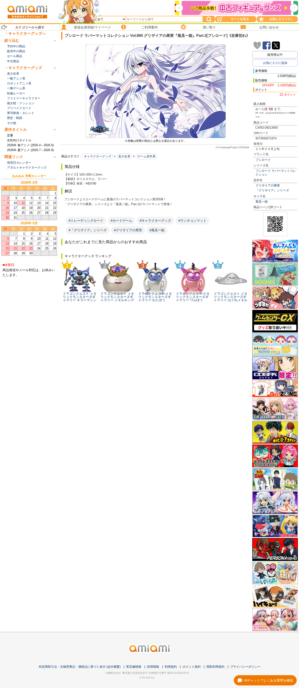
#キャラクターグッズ (155, 220)
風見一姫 (262, 201)
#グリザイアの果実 (128, 230)
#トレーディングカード (86, 220)
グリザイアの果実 (268, 185)
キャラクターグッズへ (27, 33)
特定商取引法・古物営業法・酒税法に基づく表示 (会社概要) (80, 666)
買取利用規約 (215, 666)
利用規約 (171, 666)
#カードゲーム (121, 220)
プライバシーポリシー (245, 666)
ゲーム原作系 (146, 156)
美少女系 (124, 156)
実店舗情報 (133, 666)
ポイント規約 (191, 666)
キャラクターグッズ (97, 156)
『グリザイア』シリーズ (272, 190)
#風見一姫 (157, 230)
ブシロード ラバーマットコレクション (276, 172)
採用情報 (153, 666)
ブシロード (263, 160)
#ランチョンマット (192, 220)
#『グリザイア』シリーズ (88, 230)
